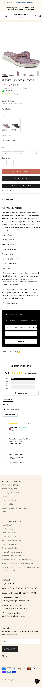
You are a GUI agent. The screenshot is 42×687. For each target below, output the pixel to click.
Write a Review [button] (22, 393)
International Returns (11, 556)
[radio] (6, 125)
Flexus (7, 109)
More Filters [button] (11, 415)
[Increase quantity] (15, 162)
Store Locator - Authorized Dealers (17, 563)
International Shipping (12, 552)
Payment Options (10, 500)
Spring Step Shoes (13, 680)
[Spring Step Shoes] (21, 16)
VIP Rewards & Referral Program (16, 559)
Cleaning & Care (9, 536)
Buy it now (21, 179)
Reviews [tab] (7, 399)
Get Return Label (9, 544)
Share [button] (13, 458)
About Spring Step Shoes (13, 485)
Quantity (6, 158)
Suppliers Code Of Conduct (14, 508)
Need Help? (7, 525)
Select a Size (6, 136)
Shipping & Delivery (11, 548)
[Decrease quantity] (4, 162)
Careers (5, 496)
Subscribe (9, 649)
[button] (21, 462)
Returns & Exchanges (11, 540)
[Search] (6, 16)
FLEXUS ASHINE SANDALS (16, 455)
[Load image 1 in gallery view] (21, 49)
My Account (7, 529)
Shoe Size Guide (9, 533)
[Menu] (2, 16)
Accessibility (7, 504)
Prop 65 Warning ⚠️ (11, 352)
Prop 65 (5, 512)
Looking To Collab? (10, 492)
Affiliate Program (9, 489)
